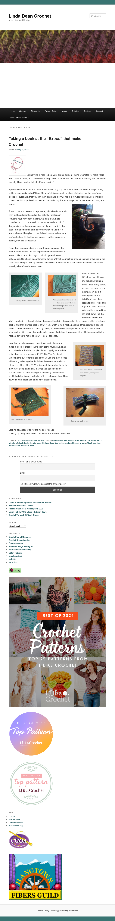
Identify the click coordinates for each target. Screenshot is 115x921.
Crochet (75, 440)
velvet (17, 445)
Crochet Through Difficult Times (23, 515)
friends (12, 443)
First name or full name (31, 461)
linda (47, 443)
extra (87, 440)
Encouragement (16, 543)
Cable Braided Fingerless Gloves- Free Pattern (30, 502)
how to (33, 443)
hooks (26, 443)
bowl (70, 440)
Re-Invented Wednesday (20, 549)
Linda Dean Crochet (30, 15)
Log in (12, 816)
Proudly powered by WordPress (64, 910)
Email (22, 472)
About (64, 111)
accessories (57, 440)
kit (43, 443)
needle (67, 443)
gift (17, 443)
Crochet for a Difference (20, 536)
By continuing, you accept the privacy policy (45, 483)
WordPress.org (16, 825)
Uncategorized (15, 555)
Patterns (87, 111)
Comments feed (16, 822)
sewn (84, 443)
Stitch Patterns (15, 552)
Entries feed (14, 819)
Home (12, 111)
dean (82, 440)
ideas (39, 443)
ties (98, 443)
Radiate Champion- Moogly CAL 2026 (26, 508)
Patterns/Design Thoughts (21, 546)
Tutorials (75, 111)
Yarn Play (13, 562)
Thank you (91, 443)
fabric (99, 440)
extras (93, 440)
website (41, 440)
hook (21, 443)
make (61, 443)
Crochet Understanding (27, 440)
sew (79, 443)
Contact (99, 111)
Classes (22, 111)
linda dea (54, 443)
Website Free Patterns (19, 117)
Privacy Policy (51, 111)
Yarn (23, 445)
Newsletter (35, 111)
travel (11, 445)
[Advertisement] (57, 85)
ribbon (74, 443)
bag (65, 440)
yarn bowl (29, 445)
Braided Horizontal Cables (21, 505)
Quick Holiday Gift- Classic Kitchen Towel (28, 511)
